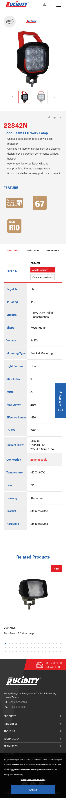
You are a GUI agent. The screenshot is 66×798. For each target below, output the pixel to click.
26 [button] (39, 647)
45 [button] (50, 652)
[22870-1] (33, 594)
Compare (61, 403)
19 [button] (13, 647)
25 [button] (35, 647)
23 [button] (28, 647)
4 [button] (16, 643)
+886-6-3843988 (15, 702)
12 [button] (46, 643)
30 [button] (53, 647)
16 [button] (61, 643)
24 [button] (31, 647)
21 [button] (20, 647)
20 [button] (17, 647)
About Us (9, 731)
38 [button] (24, 652)
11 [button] (42, 643)
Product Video (32, 250)
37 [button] (20, 652)
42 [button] (39, 652)
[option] (33, 57)
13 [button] (50, 643)
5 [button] (20, 643)
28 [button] (46, 647)
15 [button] (57, 643)
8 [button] (31, 643)
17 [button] (6, 647)
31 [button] (57, 647)
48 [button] (61, 652)
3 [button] (13, 643)
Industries (10, 723)
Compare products (42, 277)
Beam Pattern (52, 250)
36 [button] (17, 652)
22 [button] (24, 647)
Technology (12, 738)
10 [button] (39, 643)
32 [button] (61, 647)
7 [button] (27, 643)
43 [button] (42, 652)
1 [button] (5, 643)
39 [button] (28, 652)
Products (10, 716)
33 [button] (6, 652)
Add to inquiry (40, 270)
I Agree (33, 789)
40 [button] (31, 652)
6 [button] (24, 643)
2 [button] (9, 643)
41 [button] (35, 652)
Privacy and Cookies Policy (33, 779)
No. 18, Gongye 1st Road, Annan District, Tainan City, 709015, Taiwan (30, 695)
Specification (13, 250)
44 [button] (46, 652)
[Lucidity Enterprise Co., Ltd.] (23, 688)
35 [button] (13, 652)
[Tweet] (54, 117)
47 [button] (57, 652)
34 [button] (9, 652)
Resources (11, 746)
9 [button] (35, 643)
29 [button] (50, 647)
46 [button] (53, 652)
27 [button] (42, 647)
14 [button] (53, 643)
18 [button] (9, 647)
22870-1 (9, 627)
